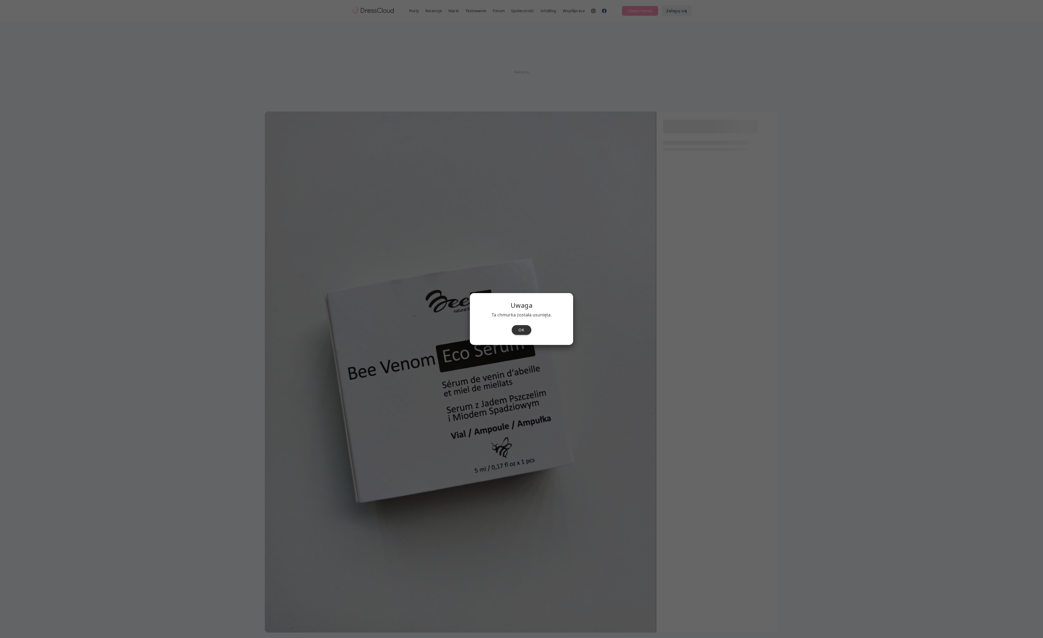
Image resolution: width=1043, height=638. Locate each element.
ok (521, 329)
